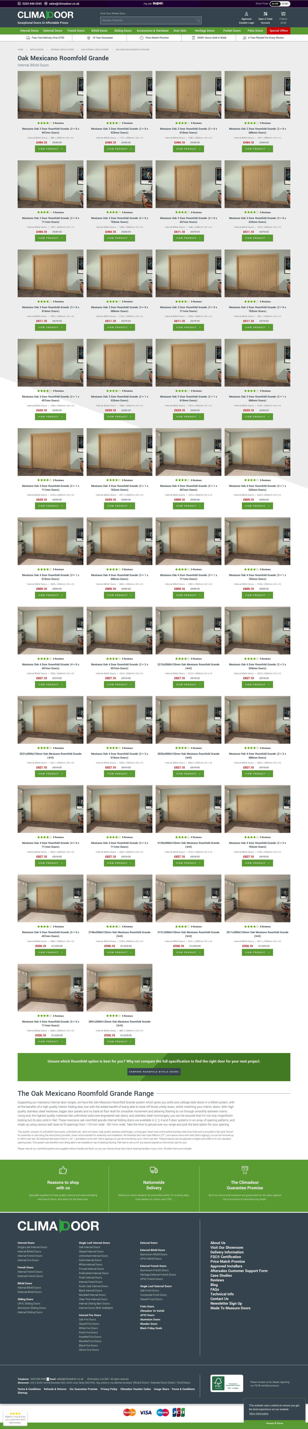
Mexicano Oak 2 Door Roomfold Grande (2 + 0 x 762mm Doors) (119, 220)
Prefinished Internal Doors (94, 1273)
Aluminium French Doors (154, 1270)
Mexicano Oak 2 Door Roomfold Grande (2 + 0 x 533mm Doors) (119, 130)
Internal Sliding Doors (30, 1312)
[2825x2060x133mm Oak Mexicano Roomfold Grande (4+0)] (188, 720)
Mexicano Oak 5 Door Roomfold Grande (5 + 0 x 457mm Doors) (50, 934)
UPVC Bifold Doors (151, 1259)
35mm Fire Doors (89, 1350)
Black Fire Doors (88, 1346)
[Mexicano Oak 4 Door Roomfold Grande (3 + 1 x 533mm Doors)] (257, 452)
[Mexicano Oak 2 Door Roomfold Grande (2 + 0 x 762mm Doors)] (119, 184)
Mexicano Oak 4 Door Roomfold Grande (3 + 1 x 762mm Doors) (257, 577)
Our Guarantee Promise (84, 1389)
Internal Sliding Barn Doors (94, 1304)
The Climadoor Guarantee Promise (245, 1185)
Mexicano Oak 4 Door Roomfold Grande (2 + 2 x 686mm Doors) (257, 755)
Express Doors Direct (163, 1382)
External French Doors (30, 1276)
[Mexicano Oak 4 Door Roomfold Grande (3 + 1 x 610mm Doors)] (50, 541)
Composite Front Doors (153, 1295)
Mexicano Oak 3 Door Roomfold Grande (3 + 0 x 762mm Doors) (257, 309)
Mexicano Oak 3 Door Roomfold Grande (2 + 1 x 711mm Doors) (50, 488)
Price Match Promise (227, 1261)
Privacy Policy (109, 1389)
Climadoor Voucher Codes (135, 1389)
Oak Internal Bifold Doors (95, 49)
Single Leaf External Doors (156, 1286)
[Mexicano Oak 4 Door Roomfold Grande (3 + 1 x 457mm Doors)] (188, 452)
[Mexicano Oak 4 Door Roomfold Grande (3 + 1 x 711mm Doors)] (188, 541)
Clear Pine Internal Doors (93, 1299)
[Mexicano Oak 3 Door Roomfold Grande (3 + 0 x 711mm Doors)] (188, 273)
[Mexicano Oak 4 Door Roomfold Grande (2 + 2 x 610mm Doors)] (119, 720)
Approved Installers (226, 1266)
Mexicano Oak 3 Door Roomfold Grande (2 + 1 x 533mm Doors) (119, 398)
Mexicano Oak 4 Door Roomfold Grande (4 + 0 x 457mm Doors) (50, 666)
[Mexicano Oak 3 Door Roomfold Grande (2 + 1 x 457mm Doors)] (50, 363)
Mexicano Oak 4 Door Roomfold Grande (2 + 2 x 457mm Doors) (119, 666)
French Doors (25, 1267)
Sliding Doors (25, 1299)
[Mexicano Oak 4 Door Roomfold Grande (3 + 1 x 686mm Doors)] (119, 541)
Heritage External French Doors (158, 1275)
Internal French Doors (30, 1256)
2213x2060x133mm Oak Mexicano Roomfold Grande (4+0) (188, 666)
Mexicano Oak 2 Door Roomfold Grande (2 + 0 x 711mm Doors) (50, 220)
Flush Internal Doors (90, 1278)
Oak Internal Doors (89, 1247)
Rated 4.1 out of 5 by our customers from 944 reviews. (15, 1419)
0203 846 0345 (32, 4)
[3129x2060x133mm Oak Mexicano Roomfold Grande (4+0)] (188, 809)
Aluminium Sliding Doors (32, 1308)
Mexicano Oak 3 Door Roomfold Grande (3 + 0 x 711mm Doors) (188, 309)
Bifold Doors (37, 49)
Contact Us (219, 1298)
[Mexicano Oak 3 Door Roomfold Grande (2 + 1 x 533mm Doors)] (119, 363)
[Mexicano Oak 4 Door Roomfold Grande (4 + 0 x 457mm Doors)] (50, 630)
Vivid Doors (183, 1382)
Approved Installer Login (246, 21)
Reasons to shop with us (63, 1185)
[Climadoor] (45, 19)
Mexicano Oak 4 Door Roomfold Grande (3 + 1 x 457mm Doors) (188, 488)
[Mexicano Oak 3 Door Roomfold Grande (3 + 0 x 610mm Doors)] (50, 273)
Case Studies (221, 1275)
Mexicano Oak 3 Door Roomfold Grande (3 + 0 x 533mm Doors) (257, 220)
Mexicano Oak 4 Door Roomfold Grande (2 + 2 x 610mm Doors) (119, 755)
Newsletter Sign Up (226, 1303)
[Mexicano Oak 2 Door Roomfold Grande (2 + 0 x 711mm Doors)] (50, 184)
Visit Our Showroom (226, 1247)
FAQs (214, 1289)
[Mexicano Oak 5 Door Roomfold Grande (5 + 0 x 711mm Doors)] (50, 988)
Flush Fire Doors (88, 1333)
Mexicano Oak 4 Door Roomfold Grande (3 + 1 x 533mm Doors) (257, 488)
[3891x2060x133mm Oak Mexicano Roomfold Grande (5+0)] (119, 988)
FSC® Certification (225, 1256)
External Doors (149, 1243)
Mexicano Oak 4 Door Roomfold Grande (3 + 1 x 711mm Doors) (188, 577)
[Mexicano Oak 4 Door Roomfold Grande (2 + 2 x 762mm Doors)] (257, 809)
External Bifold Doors (30, 1292)
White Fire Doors (88, 1328)
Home (20, 49)
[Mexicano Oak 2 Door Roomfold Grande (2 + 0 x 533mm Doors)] (119, 95)
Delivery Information (227, 1252)
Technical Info (222, 1294)
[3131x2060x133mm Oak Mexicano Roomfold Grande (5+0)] (188, 898)
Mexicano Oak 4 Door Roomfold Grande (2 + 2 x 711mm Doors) (119, 845)
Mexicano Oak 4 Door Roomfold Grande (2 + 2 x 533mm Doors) (257, 666)
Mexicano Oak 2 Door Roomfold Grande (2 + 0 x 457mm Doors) (50, 130)
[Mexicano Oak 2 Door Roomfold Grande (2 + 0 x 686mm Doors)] (257, 95)
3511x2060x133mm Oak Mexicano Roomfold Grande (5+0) (257, 934)
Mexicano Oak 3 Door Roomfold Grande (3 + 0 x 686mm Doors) (119, 309)
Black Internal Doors (90, 1291)
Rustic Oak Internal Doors (93, 1286)
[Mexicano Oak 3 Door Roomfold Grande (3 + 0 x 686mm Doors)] (119, 273)
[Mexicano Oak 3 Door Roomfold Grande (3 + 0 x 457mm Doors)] (188, 184)
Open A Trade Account (265, 21)
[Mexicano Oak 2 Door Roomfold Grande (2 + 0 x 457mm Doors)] (50, 95)
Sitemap (22, 1393)
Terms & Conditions (29, 1389)
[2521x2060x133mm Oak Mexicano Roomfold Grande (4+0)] (50, 720)
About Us (218, 1243)
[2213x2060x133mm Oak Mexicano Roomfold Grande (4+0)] (188, 630)
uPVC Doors (147, 1315)
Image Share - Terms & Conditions (174, 1389)
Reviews (217, 1280)
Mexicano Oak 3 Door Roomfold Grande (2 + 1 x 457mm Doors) (50, 398)
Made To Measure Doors (230, 1308)
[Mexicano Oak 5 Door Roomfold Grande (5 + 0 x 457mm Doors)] (50, 898)
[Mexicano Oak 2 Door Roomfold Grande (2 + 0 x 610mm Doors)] (188, 95)
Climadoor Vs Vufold (152, 1311)
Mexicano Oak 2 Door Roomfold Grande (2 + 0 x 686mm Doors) (257, 130)
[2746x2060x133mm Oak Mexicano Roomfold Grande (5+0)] (119, 898)
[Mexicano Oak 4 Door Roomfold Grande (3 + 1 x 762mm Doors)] (257, 541)
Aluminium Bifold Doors (153, 1254)
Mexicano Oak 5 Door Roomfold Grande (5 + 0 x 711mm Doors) (50, 1023)
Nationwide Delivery (154, 1185)
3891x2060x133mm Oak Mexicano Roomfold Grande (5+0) (119, 1023)
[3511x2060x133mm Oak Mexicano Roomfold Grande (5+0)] (257, 898)
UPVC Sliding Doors (29, 1304)
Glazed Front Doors (151, 1299)
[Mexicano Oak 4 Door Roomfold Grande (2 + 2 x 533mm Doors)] (257, 630)
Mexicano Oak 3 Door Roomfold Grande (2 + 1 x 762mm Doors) (119, 488)
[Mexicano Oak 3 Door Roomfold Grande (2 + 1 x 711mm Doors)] (50, 452)
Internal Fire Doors (28, 1260)
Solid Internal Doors (90, 1260)
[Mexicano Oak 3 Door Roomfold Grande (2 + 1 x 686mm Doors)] (257, 363)
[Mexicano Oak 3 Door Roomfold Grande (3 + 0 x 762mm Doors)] (257, 273)
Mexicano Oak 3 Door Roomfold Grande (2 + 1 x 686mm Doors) (257, 398)
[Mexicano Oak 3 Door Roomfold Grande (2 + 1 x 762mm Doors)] (119, 452)
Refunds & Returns (55, 1389)
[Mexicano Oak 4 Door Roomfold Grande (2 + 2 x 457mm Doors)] (119, 630)
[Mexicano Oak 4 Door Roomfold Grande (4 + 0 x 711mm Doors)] (50, 809)
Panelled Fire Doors (90, 1337)
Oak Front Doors (149, 1291)
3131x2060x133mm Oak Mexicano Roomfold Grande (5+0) (188, 934)
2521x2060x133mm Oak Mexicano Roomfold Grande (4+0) (50, 755)
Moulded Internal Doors (92, 1295)
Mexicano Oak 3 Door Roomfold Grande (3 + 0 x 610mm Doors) (50, 309)
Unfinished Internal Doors (93, 1256)
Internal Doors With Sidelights (96, 1308)
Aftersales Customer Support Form (239, 1270)
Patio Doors (147, 1306)
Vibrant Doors (141, 1382)
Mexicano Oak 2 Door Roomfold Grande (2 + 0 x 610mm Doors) (188, 130)
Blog (214, 1284)
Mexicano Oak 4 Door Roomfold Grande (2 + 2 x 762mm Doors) (257, 845)
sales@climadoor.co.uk (64, 4)
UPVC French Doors (151, 1279)
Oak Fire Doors (87, 1320)
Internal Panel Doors (90, 1282)
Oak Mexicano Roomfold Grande (132, 49)
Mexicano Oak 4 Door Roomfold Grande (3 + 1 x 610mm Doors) (50, 577)
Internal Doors (26, 1243)
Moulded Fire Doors (90, 1341)
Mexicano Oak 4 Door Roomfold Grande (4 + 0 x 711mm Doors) (50, 845)
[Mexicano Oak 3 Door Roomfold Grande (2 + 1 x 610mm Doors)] (188, 363)
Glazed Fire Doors (89, 1324)
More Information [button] (259, 1413)
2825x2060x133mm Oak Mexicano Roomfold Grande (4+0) (188, 755)
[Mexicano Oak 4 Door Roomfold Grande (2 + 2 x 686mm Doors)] (257, 720)
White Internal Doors (90, 1265)
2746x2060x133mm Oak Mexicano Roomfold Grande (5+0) (119, 934)
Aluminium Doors (150, 1320)
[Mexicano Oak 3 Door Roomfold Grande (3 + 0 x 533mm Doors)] (257, 184)
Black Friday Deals (151, 1328)
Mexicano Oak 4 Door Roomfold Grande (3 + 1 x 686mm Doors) (119, 577)
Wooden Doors (148, 1324)
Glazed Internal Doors (91, 1252)
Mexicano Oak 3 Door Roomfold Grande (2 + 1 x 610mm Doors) (188, 398)
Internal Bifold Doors (62, 49)
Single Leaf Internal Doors (32, 1247)
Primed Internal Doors (91, 1269)
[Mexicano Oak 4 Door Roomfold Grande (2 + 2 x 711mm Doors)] (119, 809)
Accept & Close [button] (274, 1423)
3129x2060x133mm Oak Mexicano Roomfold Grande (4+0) (188, 845)
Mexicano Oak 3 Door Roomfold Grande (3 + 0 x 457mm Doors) (188, 220)
